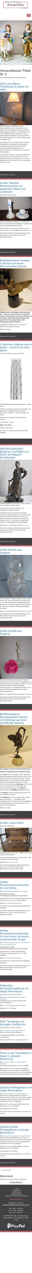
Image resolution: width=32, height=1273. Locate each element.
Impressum (16, 1190)
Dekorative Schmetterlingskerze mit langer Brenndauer (14, 988)
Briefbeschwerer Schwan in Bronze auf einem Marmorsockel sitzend (15, 263)
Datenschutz (16, 1192)
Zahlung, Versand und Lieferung (16, 1196)
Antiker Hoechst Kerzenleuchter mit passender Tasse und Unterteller (13, 187)
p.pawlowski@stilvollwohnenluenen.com (16, 1205)
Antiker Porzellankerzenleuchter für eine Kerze (14, 885)
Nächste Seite (7, 1170)
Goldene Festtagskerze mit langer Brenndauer (16, 1088)
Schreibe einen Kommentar (7, 175)
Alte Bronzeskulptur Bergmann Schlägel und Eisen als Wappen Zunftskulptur (14, 453)
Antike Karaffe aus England (11, 551)
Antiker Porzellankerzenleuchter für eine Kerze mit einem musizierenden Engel (14, 934)
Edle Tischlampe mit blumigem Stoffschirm (13, 1022)
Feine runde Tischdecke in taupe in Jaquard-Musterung (15, 1056)
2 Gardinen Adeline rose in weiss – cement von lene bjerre (16, 347)
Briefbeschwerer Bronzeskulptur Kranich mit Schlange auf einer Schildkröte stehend (14, 718)
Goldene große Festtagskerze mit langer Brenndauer (14, 1129)
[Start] (16, 5)
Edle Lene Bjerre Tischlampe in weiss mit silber (14, 86)
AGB (16, 1188)
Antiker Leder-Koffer (12, 823)
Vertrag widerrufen (16, 1182)
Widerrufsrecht (16, 1194)
